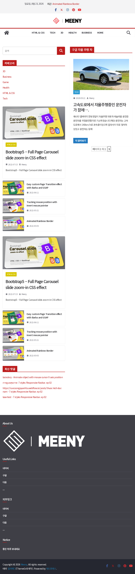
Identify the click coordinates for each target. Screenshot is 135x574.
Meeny (91, 98)
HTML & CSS (38, 32)
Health (72, 32)
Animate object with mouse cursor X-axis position (38, 377)
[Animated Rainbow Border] (13, 223)
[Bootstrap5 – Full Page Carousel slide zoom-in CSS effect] (34, 123)
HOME (100, 32)
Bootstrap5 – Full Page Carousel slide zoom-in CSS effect (32, 155)
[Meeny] (7, 33)
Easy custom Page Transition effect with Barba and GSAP (44, 185)
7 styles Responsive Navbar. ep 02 (35, 382)
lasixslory (7, 377)
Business (87, 32)
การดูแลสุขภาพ (10, 382)
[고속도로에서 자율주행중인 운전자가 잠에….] (101, 74)
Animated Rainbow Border (66, 3)
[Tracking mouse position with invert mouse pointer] (13, 206)
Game (6, 82)
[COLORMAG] (45, 431)
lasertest (7, 397)
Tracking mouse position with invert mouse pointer (42, 203)
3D (62, 32)
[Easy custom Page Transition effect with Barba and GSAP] (13, 188)
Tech (52, 32)
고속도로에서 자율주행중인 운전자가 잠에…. (99, 107)
